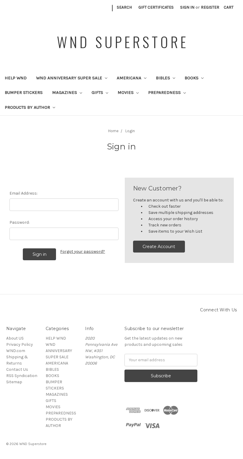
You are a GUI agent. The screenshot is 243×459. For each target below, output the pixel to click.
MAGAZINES (65, 92)
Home (113, 131)
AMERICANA (130, 78)
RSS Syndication (21, 375)
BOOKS (192, 78)
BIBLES (163, 78)
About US (15, 338)
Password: (19, 222)
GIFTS (98, 92)
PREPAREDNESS (165, 92)
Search (124, 7)
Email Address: (23, 193)
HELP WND (16, 78)
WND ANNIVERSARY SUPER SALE (69, 78)
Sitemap (14, 381)
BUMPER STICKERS (24, 92)
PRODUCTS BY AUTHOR (28, 107)
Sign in (187, 7)
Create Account (159, 246)
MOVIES (126, 92)
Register (210, 7)
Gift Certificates (156, 7)
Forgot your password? (82, 251)
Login (130, 131)
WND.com (15, 350)
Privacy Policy (19, 344)
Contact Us (17, 369)
